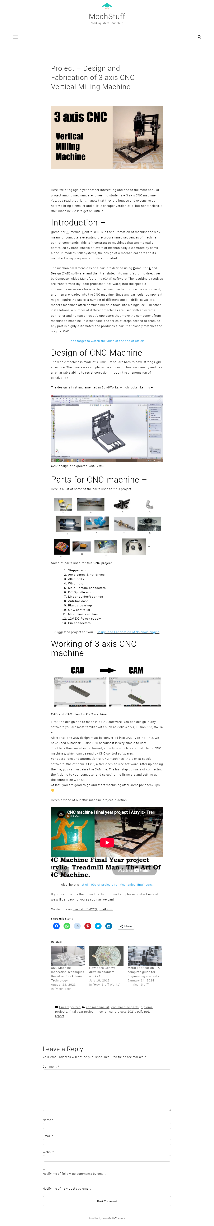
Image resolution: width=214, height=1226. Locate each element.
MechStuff (107, 16)
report (59, 1016)
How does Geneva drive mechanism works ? (102, 972)
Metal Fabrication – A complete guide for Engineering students (144, 972)
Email (48, 1136)
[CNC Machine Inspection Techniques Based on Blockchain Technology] (68, 956)
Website (49, 1152)
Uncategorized (70, 1007)
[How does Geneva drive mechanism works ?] (106, 956)
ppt (146, 1011)
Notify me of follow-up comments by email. (74, 1173)
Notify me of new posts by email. (67, 1188)
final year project (82, 1011)
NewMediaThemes (114, 1218)
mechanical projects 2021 (116, 1011)
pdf (139, 1011)
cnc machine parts (125, 1007)
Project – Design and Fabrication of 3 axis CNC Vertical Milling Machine (93, 77)
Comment (51, 1066)
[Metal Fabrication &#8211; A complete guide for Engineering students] (145, 956)
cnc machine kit (97, 1007)
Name (48, 1120)
